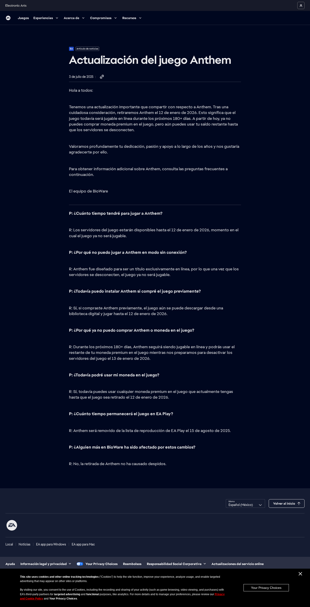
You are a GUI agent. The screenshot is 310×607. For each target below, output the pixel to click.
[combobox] (245, 503)
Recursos (129, 18)
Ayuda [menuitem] (10, 563)
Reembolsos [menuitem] (132, 563)
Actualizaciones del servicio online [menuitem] (238, 563)
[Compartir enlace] (101, 77)
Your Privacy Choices (266, 588)
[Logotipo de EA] (8, 18)
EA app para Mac (83, 544)
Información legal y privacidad (43, 563)
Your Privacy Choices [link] (102, 563)
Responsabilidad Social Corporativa (174, 563)
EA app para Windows (51, 544)
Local (9, 544)
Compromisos (100, 18)
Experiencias (43, 18)
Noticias (24, 544)
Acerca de (71, 18)
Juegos (23, 18)
